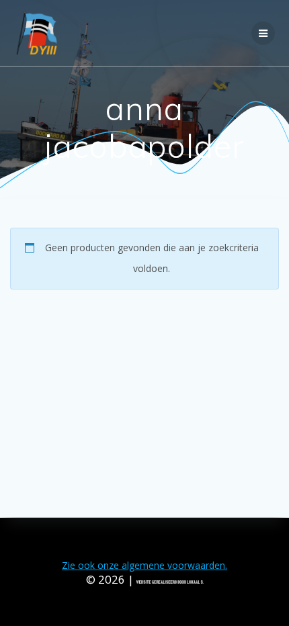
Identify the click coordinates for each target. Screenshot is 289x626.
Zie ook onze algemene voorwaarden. (144, 565)
